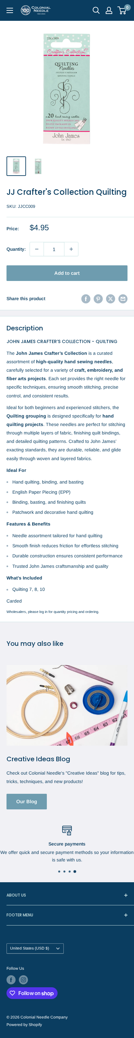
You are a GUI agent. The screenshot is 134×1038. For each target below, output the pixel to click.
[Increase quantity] (71, 249)
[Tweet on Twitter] (110, 298)
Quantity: (16, 249)
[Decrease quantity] (37, 249)
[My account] (109, 10)
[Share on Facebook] (85, 298)
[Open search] (96, 10)
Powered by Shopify (24, 1024)
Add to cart (67, 273)
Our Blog (26, 801)
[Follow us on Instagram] (23, 979)
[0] (122, 10)
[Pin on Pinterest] (98, 298)
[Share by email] (122, 298)
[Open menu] (10, 10)
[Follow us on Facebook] (11, 979)
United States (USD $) (29, 948)
